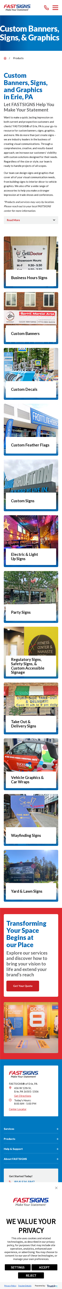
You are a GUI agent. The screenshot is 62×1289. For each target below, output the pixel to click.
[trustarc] (51, 1285)
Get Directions (22, 1095)
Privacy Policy (10, 1285)
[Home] (17, 8)
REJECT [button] (31, 1275)
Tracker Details (24, 1285)
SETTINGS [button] (17, 1267)
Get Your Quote (23, 985)
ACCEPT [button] (44, 1267)
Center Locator (18, 1109)
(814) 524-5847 (24, 1182)
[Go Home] (5, 58)
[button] (56, 1187)
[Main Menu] (55, 8)
